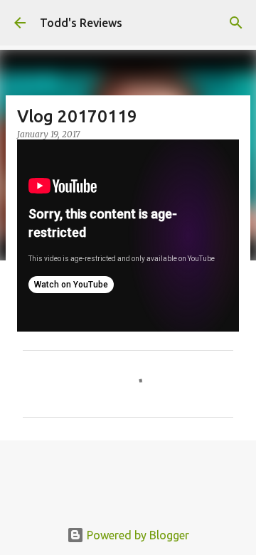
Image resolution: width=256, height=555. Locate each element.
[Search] (236, 23)
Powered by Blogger (136, 535)
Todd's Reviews (81, 22)
